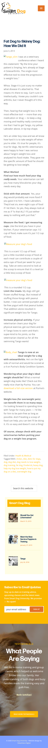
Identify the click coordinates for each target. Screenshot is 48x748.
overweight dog (24, 471)
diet (25, 459)
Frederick (28, 465)
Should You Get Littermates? (26, 516)
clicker (19, 459)
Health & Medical (23, 455)
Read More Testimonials (24, 714)
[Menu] (41, 8)
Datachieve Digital (24, 743)
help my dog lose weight (15, 468)
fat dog (19, 465)
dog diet (12, 462)
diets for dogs (34, 459)
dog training (9, 465)
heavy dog (38, 465)
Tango (23, 559)
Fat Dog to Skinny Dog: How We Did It (22, 43)
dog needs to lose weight (28, 462)
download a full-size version (18, 388)
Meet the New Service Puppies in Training (28, 539)
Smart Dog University (19, 741)
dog (5, 462)
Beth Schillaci (24, 694)
